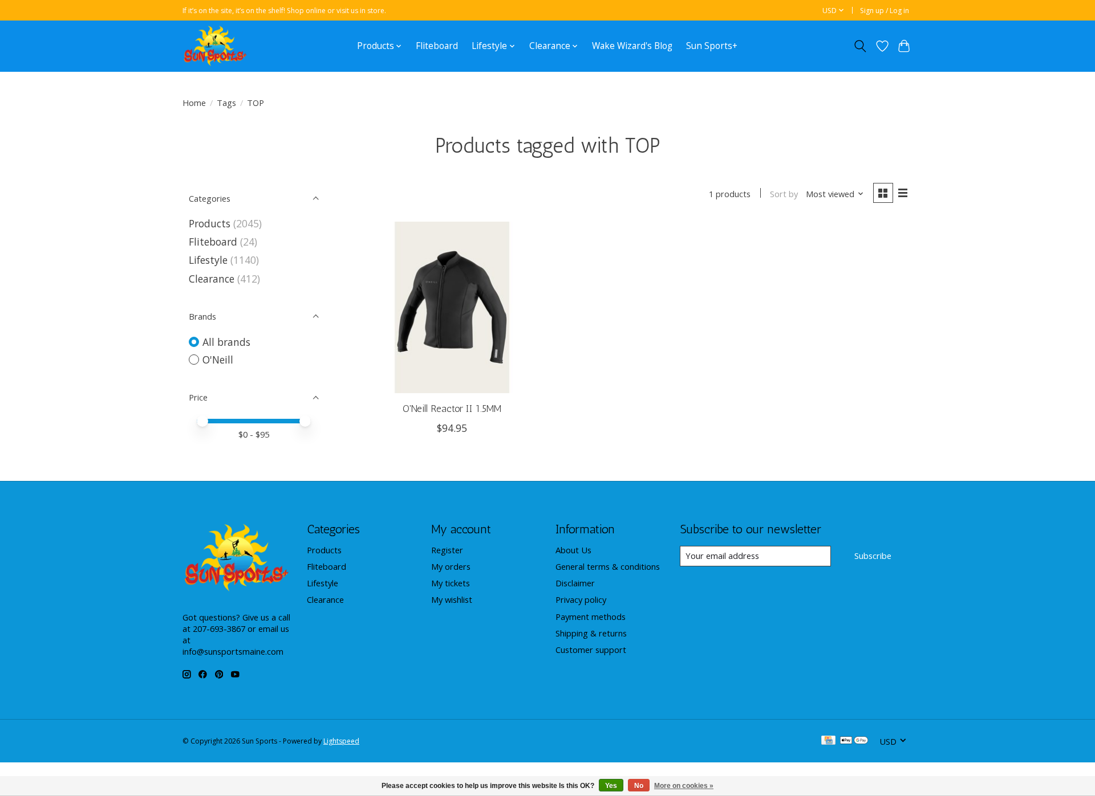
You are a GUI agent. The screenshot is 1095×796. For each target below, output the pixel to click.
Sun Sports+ (711, 46)
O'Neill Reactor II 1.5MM (452, 408)
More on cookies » (683, 786)
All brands (226, 342)
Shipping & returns (591, 633)
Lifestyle (208, 260)
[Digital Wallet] (854, 741)
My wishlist (451, 599)
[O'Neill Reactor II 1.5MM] (452, 307)
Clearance (211, 278)
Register (447, 550)
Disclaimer (575, 583)
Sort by (784, 193)
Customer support (590, 649)
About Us (573, 550)
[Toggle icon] (860, 46)
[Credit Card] (828, 741)
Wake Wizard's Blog (632, 46)
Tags (226, 102)
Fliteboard (437, 46)
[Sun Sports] (215, 46)
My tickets (450, 583)
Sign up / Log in (884, 10)
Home (194, 102)
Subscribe (872, 555)
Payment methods (590, 616)
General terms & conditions (607, 566)
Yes (611, 786)
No (638, 786)
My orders (451, 566)
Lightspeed (341, 741)
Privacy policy (580, 599)
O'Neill (217, 359)
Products (209, 223)
